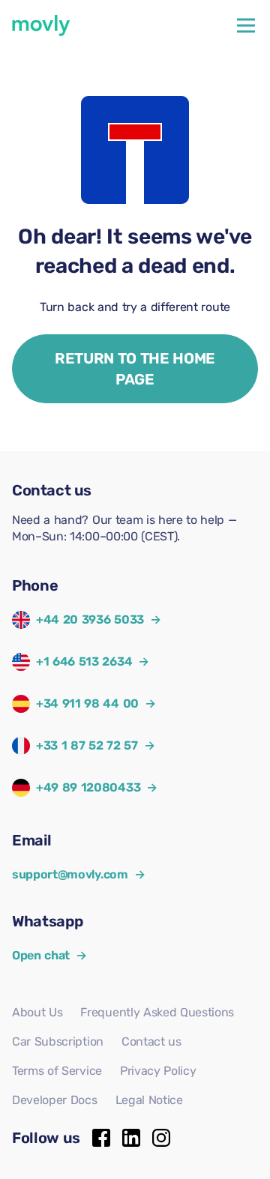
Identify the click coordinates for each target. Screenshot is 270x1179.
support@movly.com (78, 874)
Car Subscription (58, 1041)
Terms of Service (57, 1071)
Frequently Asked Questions (157, 1012)
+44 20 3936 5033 (90, 619)
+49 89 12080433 (88, 787)
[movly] (41, 25)
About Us (37, 1012)
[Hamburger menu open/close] (246, 25)
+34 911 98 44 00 (87, 703)
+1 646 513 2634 (84, 661)
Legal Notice (149, 1100)
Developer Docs (55, 1100)
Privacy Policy (158, 1071)
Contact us (152, 1041)
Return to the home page (135, 368)
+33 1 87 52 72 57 (87, 745)
